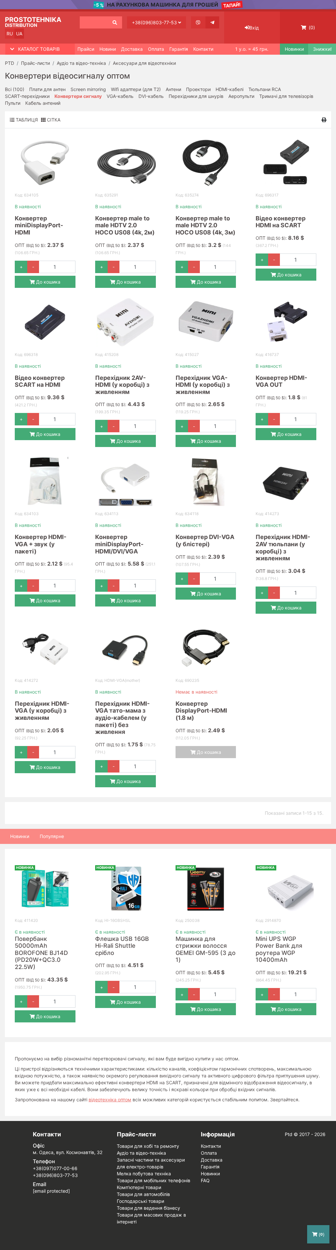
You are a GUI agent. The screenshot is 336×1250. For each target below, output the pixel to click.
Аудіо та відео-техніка (141, 1153)
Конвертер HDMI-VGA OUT (281, 381)
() (311, 27)
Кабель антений (42, 103)
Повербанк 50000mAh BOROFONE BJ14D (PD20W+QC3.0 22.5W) (41, 952)
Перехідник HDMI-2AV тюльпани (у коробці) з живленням (283, 547)
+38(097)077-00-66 (55, 1168)
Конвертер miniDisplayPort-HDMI (39, 225)
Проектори (198, 89)
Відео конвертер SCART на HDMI (40, 381)
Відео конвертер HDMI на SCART (280, 222)
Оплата (156, 49)
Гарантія (178, 49)
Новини (107, 49)
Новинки (294, 49)
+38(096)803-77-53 (155, 22)
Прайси (85, 49)
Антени (173, 89)
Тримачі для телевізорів (286, 96)
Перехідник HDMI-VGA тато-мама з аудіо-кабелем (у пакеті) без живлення (122, 717)
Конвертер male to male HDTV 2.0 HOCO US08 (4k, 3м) (205, 225)
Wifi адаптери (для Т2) (136, 89)
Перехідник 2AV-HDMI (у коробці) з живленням (122, 384)
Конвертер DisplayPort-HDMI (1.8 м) (201, 710)
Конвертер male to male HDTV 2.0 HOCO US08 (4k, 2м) (125, 225)
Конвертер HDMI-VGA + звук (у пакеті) (40, 543)
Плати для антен (47, 89)
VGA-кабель (120, 96)
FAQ (205, 1180)
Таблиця (26, 119)
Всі (14, 89)
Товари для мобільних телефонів (153, 1180)
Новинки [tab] (19, 836)
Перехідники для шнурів (196, 96)
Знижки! (322, 49)
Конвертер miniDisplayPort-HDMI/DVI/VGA (119, 543)
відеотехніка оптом (110, 1099)
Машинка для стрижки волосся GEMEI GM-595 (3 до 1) (206, 949)
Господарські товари (140, 1201)
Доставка (132, 49)
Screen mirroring (88, 89)
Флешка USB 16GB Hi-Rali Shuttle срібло (122, 945)
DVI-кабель (151, 96)
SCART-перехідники (27, 96)
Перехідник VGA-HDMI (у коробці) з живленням (203, 384)
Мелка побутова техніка (144, 1173)
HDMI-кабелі (229, 89)
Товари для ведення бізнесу (148, 1208)
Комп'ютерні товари (139, 1187)
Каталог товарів (39, 49)
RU (10, 33)
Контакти (203, 49)
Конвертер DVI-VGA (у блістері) (205, 540)
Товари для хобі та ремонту (148, 1146)
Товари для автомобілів (143, 1194)
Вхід (254, 27)
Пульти (12, 103)
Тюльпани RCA (264, 89)
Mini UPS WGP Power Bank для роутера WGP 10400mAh (279, 949)
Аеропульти (241, 96)
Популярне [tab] (52, 836)
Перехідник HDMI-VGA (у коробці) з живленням (42, 710)
